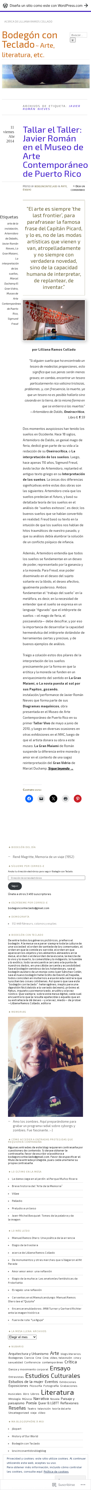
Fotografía (51, 1385)
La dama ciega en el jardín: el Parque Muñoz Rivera (44, 1178)
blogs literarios (71, 1353)
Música (27, 1398)
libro (26, 1393)
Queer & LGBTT (48, 1403)
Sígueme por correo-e (28, 866)
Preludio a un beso (24, 1208)
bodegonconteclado (45, 186)
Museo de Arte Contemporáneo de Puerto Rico (11, 303)
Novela (54, 1398)
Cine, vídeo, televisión (57, 1357)
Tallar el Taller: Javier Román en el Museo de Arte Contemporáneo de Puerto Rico (55, 151)
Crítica (71, 1361)
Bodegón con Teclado (30, 39)
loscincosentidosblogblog (29, 1450)
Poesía (31, 1403)
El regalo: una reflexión (27, 1289)
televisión (44, 1408)
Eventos (51, 1381)
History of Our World (25, 1436)
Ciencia (29, 1357)
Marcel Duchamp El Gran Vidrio (11, 283)
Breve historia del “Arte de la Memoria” (37, 1186)
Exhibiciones (67, 1381)
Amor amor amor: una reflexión (32, 1271)
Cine (38, 1357)
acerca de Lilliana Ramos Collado (28, 21)
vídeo (41, 1412)
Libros (35, 1393)
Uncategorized (18, 1412)
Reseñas (17, 1408)
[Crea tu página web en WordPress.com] (45, 5)
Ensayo (27, 189)
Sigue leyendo (61, 768)
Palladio (17, 1200)
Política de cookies (56, 1471)
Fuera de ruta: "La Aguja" (28, 1319)
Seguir (15, 885)
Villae (15, 1193)
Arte (64, 186)
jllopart (16, 1428)
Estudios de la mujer (25, 1381)
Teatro (31, 1408)
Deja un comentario (78, 187)
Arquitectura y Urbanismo (28, 1353)
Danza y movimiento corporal (28, 1369)
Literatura (57, 1392)
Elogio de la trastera (25, 1245)
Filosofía (36, 1385)
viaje (33, 1412)
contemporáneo (52, 1362)
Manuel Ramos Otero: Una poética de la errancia (43, 1237)
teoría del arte (61, 1408)
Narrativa (41, 1398)
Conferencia (32, 1362)
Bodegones (15, 1357)
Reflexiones (69, 1403)
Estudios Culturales (52, 1375)
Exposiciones (18, 1386)
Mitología (14, 1398)
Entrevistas (16, 1376)
